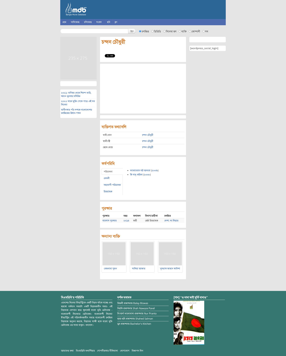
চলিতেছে (88, 22)
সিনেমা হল (171, 31)
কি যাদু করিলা (136, 174)
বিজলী (120, 303)
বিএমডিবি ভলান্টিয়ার (85, 350)
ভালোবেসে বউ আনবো (140, 170)
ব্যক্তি (184, 31)
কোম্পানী (195, 31)
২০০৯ (155, 170)
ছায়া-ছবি (121, 318)
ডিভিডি (157, 31)
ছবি (108, 22)
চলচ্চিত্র (145, 31)
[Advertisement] (143, 88)
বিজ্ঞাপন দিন (137, 350)
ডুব (118, 323)
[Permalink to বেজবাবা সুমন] (114, 253)
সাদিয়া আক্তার (138, 268)
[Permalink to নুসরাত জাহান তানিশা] (170, 253)
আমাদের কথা (67, 350)
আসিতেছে (75, 22)
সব (206, 31)
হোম (64, 22)
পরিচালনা (108, 171)
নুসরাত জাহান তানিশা (170, 268)
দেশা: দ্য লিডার (171, 220)
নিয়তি (120, 308)
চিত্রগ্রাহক (108, 191)
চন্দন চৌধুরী (147, 134)
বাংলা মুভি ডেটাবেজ (90, 9)
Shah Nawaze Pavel (144, 308)
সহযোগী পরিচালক (112, 184)
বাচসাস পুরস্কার (109, 220)
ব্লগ (116, 22)
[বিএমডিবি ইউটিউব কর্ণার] (189, 322)
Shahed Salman (144, 318)
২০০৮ (147, 174)
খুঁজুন (132, 31)
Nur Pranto (150, 313)
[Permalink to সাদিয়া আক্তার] (142, 253)
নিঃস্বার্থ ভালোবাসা (125, 313)
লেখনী (107, 178)
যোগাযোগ (124, 350)
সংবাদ (99, 22)
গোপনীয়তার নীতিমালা (107, 350)
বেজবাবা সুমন (110, 268)
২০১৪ (126, 220)
